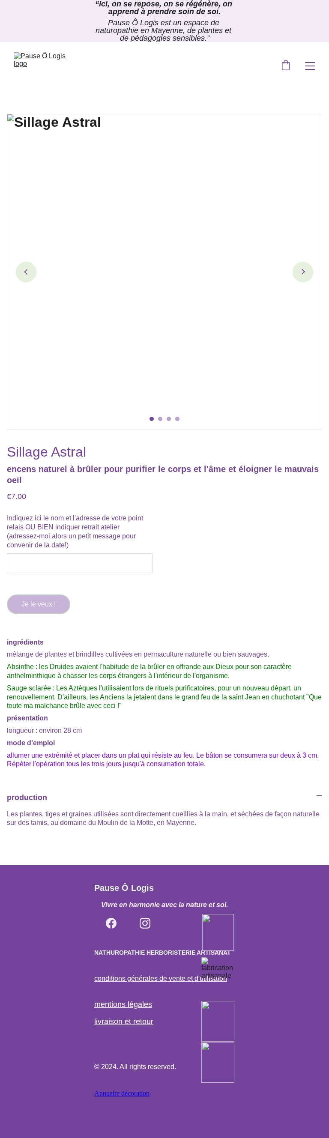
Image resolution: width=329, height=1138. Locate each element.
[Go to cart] (285, 66)
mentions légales (123, 1004)
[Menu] (310, 66)
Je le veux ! (38, 604)
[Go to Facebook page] (111, 923)
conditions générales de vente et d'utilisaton (160, 978)
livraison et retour (123, 1021)
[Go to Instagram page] (145, 923)
